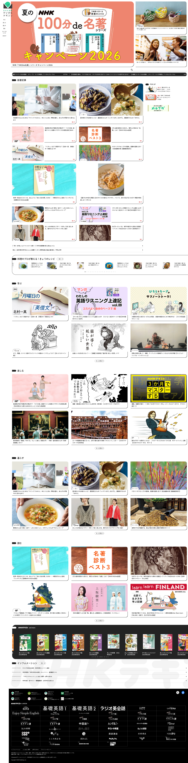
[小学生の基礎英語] (25, 708)
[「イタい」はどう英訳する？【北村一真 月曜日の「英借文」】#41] (28, 153)
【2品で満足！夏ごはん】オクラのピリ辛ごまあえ (65, 265)
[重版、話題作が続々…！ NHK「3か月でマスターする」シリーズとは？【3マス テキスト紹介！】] (158, 388)
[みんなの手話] (141, 738)
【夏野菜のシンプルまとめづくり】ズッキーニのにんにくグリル (123, 265)
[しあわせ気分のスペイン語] (25, 723)
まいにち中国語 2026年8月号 (63, 653)
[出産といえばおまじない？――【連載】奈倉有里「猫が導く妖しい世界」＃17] (99, 338)
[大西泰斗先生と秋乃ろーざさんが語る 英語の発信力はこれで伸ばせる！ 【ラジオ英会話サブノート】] (158, 301)
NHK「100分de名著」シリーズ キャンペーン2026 (33, 65)
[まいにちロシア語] (54, 718)
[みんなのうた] (112, 738)
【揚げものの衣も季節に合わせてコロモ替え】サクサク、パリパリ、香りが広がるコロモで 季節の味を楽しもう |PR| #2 (110, 199)
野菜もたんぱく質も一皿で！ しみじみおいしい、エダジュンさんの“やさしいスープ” (59, 209)
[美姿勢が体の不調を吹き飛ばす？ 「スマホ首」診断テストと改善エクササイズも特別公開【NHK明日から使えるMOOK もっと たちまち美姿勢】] (28, 134)
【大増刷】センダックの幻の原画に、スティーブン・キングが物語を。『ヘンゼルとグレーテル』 (38, 74)
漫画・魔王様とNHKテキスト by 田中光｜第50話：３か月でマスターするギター (96, 404)
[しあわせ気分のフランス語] (171, 718)
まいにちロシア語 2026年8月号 (46, 653)
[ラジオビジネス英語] (83, 713)
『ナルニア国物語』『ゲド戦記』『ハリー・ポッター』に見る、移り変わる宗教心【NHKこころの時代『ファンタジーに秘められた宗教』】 (39, 614)
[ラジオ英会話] (112, 708)
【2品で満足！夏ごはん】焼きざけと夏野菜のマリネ (180, 265)
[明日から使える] (25, 733)
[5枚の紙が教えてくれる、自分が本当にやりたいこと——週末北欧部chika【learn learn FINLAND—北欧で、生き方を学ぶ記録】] (158, 597)
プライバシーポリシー (46, 749)
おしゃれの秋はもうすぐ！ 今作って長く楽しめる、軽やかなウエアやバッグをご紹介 (59, 227)
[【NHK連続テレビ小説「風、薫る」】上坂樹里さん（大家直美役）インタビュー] (99, 597)
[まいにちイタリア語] (25, 718)
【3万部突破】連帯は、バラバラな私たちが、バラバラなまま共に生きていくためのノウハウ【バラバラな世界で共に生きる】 (105, 74)
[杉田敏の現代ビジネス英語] (171, 738)
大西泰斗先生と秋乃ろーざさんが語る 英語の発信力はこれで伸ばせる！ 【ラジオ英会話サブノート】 (158, 318)
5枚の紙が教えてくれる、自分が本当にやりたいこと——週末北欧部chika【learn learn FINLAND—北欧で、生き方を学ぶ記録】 (157, 614)
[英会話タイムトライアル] (54, 713)
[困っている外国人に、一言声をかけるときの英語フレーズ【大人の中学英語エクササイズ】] (161, 48)
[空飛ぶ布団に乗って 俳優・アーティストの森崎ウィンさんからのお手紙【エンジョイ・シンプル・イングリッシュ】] (158, 338)
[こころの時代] (112, 743)
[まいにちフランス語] (141, 713)
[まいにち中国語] (83, 718)
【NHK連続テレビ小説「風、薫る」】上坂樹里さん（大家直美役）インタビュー (96, 613)
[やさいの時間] (112, 728)
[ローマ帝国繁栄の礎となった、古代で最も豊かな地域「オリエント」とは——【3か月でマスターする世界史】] (99, 425)
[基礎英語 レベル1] (54, 708)
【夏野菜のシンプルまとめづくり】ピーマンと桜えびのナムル (37, 265)
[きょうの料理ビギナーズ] (54, 728)
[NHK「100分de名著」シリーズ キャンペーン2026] (72, 32)
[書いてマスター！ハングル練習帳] (54, 743)
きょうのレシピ (4, 32)
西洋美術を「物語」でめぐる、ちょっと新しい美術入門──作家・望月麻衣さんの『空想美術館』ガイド (39, 441)
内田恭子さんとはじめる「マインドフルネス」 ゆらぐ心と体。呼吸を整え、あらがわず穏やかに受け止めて (44, 119)
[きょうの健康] (141, 728)
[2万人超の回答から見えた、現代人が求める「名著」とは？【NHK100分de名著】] (95, 134)
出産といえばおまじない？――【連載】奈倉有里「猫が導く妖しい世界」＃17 (95, 353)
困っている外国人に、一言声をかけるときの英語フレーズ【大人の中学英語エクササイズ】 (158, 62)
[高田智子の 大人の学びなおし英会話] (25, 743)
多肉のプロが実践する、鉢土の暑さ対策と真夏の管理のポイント (151, 528)
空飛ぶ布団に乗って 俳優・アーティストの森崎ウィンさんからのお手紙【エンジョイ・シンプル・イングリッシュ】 (158, 354)
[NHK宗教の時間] (83, 743)
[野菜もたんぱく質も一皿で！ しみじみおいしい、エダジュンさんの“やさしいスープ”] (28, 214)
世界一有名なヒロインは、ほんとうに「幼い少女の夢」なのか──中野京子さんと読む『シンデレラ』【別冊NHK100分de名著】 (43, 199)
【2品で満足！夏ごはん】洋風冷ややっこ (93, 264)
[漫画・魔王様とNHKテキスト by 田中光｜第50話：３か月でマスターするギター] (99, 388)
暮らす (4, 25)
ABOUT (4, 35)
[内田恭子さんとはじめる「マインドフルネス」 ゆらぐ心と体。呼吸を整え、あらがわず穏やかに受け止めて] (44, 100)
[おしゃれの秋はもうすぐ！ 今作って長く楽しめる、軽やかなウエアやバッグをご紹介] (28, 233)
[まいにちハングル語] (112, 718)
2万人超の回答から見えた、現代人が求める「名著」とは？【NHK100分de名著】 (126, 129)
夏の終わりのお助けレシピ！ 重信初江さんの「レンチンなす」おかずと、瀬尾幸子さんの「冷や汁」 (110, 117)
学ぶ (4, 19)
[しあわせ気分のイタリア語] (54, 723)
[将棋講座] (141, 733)
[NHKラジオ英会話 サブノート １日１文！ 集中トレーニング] (141, 708)
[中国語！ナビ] (83, 723)
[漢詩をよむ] (83, 738)
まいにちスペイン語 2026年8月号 (152, 653)
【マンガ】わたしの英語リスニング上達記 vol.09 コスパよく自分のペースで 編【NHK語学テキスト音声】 (127, 209)
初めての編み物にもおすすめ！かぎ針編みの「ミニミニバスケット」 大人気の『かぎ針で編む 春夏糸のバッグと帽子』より (161, 29)
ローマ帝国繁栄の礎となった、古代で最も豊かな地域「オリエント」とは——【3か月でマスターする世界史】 (99, 441)
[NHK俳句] (171, 733)
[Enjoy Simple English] (25, 713)
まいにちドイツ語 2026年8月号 (169, 653)
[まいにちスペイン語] (171, 713)
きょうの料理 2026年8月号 (81, 653)
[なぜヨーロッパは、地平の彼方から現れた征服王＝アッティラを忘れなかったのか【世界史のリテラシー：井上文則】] (95, 233)
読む (4, 28)
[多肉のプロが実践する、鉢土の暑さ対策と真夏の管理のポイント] (158, 512)
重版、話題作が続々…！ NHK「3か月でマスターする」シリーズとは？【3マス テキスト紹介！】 (158, 405)
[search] (132, 69)
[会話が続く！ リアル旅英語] (171, 708)
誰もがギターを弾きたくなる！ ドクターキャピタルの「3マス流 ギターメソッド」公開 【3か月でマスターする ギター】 (164, 89)
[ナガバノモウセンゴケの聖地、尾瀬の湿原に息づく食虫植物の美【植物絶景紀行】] (95, 153)
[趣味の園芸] (83, 728)
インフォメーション (15, 749)
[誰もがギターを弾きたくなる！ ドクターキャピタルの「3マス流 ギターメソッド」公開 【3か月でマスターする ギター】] (158, 425)
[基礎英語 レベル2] (83, 708)
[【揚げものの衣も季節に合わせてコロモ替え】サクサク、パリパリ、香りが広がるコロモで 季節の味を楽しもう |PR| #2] (111, 180)
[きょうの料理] (25, 728)
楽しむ (4, 22)
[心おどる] (54, 733)
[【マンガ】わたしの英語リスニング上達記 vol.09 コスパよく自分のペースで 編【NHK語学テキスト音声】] (95, 214)
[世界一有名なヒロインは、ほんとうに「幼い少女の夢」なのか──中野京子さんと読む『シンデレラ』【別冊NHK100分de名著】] (44, 180)
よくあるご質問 (26, 749)
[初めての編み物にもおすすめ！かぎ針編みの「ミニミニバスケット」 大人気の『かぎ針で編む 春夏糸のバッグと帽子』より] (161, 14)
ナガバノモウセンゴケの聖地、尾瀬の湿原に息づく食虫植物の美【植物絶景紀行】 (126, 147)
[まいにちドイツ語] (112, 713)
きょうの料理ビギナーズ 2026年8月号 (99, 653)
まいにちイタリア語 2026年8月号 (134, 653)
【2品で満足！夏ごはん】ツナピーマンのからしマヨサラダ (151, 265)
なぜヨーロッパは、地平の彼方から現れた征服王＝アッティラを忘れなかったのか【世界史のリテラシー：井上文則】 (126, 228)
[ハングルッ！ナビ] (112, 723)
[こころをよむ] (54, 738)
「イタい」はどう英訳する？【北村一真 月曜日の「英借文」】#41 (59, 147)
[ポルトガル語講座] (141, 723)
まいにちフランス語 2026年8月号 (29, 653)
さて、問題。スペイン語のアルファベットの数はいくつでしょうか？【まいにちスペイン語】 (39, 354)
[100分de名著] (83, 733)
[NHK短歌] (25, 738)
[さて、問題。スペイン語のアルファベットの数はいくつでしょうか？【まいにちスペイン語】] (40, 338)
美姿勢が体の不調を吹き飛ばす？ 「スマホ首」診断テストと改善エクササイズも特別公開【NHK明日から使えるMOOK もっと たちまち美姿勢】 (59, 129)
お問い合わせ (35, 749)
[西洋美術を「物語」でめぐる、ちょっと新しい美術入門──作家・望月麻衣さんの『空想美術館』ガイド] (40, 425)
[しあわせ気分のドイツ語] (141, 718)
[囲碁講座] (112, 733)
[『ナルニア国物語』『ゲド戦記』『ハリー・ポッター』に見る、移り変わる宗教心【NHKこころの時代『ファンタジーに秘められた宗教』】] (40, 597)
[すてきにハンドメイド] (171, 723)
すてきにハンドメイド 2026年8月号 (117, 653)
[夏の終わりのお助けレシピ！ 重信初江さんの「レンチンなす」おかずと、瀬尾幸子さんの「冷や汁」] (111, 100)
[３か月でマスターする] (171, 728)
